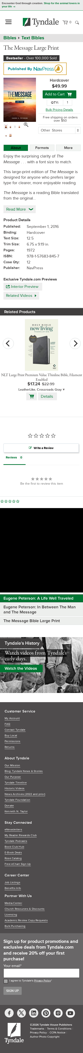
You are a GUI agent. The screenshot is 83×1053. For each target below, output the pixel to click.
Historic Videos (15, 788)
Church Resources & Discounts (25, 909)
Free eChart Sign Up (18, 864)
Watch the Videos (21, 668)
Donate (9, 805)
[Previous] (8, 343)
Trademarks (37, 1028)
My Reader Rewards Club (21, 835)
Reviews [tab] (11, 457)
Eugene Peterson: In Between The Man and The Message (39, 609)
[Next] (75, 343)
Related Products (20, 311)
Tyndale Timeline (16, 782)
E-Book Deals (13, 852)
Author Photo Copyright (44, 1037)
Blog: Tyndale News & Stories (24, 771)
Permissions (13, 741)
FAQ (7, 724)
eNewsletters (13, 829)
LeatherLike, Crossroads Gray (40, 390)
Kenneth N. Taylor (16, 811)
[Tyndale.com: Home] (41, 22)
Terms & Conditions (59, 1028)
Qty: (55, 102)
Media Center (13, 903)
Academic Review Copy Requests (26, 920)
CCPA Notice (57, 1032)
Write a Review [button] (43, 448)
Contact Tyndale (15, 730)
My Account (12, 718)
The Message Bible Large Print (31, 620)
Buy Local (11, 735)
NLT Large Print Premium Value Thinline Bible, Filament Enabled (41, 377)
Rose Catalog (13, 858)
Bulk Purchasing (15, 926)
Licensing (11, 914)
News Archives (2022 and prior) (25, 794)
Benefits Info (13, 888)
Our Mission (12, 765)
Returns (10, 747)
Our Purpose (13, 777)
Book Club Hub (14, 847)
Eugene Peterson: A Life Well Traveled (38, 598)
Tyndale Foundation (17, 800)
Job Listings (12, 882)
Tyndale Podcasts (16, 841)
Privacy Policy (42, 980)
